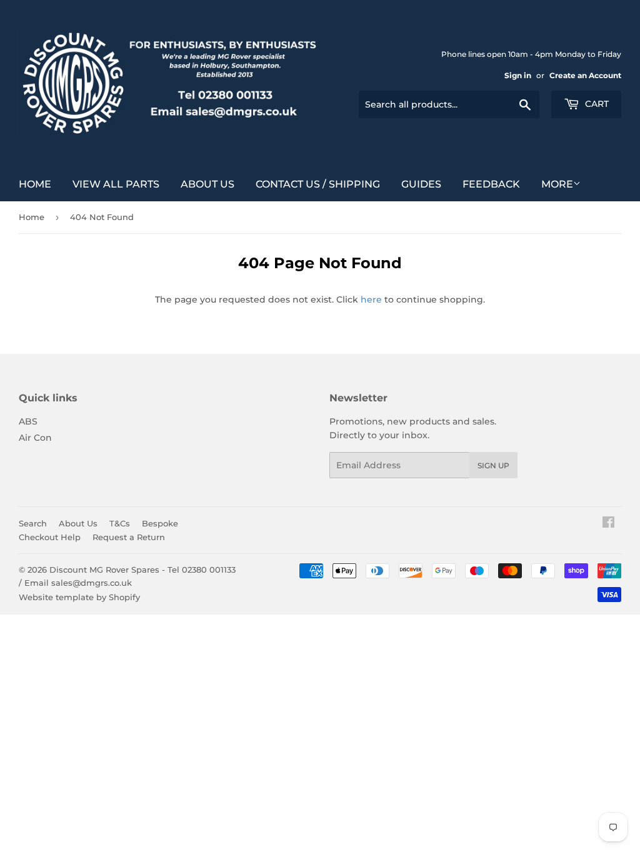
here (371, 299)
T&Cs (119, 523)
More (557, 184)
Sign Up (493, 465)
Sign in (517, 75)
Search (33, 523)
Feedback (491, 184)
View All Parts (115, 184)
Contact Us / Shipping (318, 184)
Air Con (35, 437)
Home (35, 184)
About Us (207, 184)
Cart (595, 103)
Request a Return (128, 537)
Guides (421, 184)
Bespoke (160, 523)
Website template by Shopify (79, 597)
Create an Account (585, 75)
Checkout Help (50, 537)
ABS (28, 421)
